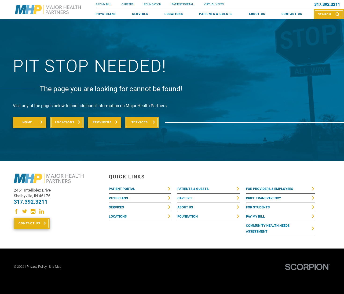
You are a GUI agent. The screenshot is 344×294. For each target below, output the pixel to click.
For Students (258, 207)
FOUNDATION (152, 4)
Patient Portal (122, 189)
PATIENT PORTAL (183, 4)
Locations (174, 14)
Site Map (55, 266)
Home (27, 122)
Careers (127, 4)
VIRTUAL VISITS (214, 4)
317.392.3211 (327, 4)
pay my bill (103, 4)
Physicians (106, 14)
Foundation (187, 216)
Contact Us (292, 14)
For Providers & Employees (269, 189)
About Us (257, 14)
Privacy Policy (37, 266)
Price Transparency (263, 198)
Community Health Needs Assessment (268, 228)
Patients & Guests (216, 14)
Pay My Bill (255, 216)
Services (140, 14)
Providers (102, 122)
